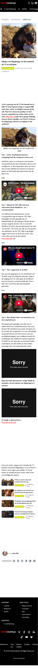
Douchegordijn (7, 239)
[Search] (29, 3)
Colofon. (35, 644)
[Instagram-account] (29, 632)
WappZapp (10, 117)
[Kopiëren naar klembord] (30, 561)
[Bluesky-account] (31, 637)
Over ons (12, 645)
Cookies (27, 644)
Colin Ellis (5, 71)
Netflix (24, 9)
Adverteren (4, 644)
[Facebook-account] (24, 632)
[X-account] (19, 632)
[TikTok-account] (22, 637)
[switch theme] (32, 3)
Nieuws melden (19, 645)
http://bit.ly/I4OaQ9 (9, 423)
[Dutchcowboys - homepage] (8, 3)
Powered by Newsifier (19, 658)
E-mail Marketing (10, 9)
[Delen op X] (22, 561)
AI (19, 9)
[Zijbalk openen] (1, 9)
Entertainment (8, 68)
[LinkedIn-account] (34, 632)
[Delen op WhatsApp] (14, 561)
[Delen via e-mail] (34, 561)
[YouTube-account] (26, 637)
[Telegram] (26, 561)
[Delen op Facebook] (18, 561)
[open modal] (36, 3)
